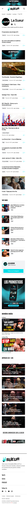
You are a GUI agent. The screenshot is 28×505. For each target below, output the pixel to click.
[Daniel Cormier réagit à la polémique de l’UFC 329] (5, 253)
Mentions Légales (10, 496)
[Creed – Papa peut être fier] (13, 182)
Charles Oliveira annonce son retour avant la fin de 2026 (16, 229)
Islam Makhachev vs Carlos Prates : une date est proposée (17, 206)
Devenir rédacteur (6, 498)
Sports (3, 45)
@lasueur (11, 263)
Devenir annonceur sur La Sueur (13, 432)
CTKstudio (15, 502)
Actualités (9, 14)
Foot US (4, 35)
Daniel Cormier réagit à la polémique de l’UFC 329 (16, 250)
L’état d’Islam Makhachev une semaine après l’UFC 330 (16, 218)
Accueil (3, 14)
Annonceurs (17, 496)
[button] (3, 9)
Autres (3, 479)
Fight (3, 142)
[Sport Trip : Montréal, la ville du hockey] (13, 119)
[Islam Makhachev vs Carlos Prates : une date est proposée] (5, 208)
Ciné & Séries (5, 80)
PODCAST (4, 482)
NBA (3, 98)
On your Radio (5, 89)
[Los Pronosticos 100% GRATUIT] (13, 3)
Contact (3, 496)
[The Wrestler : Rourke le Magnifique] (13, 68)
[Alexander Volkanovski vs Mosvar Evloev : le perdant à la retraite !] (5, 241)
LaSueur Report (5, 132)
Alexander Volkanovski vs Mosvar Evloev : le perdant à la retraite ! (17, 240)
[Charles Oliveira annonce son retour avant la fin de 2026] (5, 230)
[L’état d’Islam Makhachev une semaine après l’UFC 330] (5, 219)
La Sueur (14, 14)
